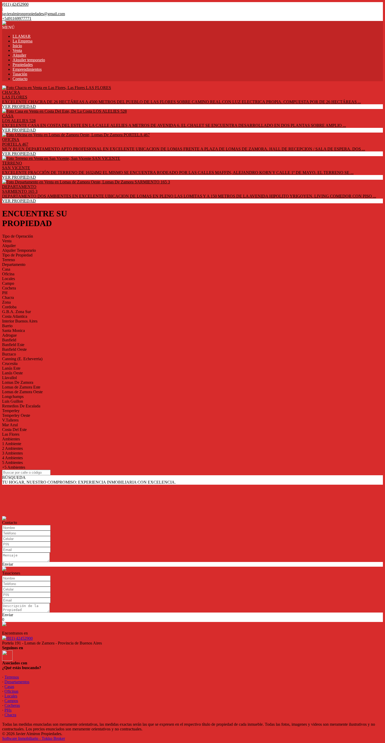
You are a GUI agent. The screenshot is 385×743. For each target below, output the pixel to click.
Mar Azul (10, 425)
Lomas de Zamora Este (21, 387)
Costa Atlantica (14, 316)
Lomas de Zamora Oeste (22, 392)
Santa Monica (13, 330)
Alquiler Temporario (19, 250)
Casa (6, 269)
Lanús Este (11, 368)
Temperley (11, 410)
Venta (17, 50)
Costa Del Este (14, 429)
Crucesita (10, 363)
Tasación (20, 74)
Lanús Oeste (12, 373)
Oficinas (11, 691)
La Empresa (22, 41)
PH (5, 293)
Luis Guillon (12, 401)
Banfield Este (13, 344)
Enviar (7, 564)
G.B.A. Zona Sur (16, 311)
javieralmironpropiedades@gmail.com (33, 14)
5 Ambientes (12, 462)
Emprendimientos (27, 69)
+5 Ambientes (13, 467)
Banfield (9, 340)
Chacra (8, 297)
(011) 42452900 (19, 638)
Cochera (9, 288)
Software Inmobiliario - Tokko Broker (33, 738)
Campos (11, 700)
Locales (8, 278)
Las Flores (10, 434)
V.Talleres (10, 420)
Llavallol (9, 377)
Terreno (8, 260)
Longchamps (13, 396)
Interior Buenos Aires (19, 321)
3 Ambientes (12, 453)
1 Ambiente (11, 443)
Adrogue (9, 335)
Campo (8, 283)
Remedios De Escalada (21, 406)
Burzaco (9, 354)
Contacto (20, 79)
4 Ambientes (12, 458)
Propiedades (23, 64)
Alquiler (19, 55)
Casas (9, 686)
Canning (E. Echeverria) (22, 359)
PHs (8, 710)
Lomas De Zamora (17, 382)
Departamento (13, 264)
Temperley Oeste (16, 415)
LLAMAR (22, 36)
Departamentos (16, 682)
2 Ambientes (12, 448)
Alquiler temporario (29, 60)
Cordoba (9, 307)
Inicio (17, 45)
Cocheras (12, 705)
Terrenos (11, 677)
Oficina (8, 274)
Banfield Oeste (14, 349)
